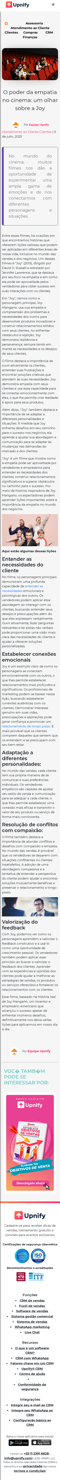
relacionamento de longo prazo (26, 726)
